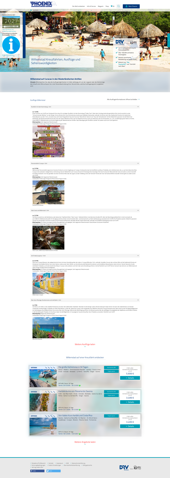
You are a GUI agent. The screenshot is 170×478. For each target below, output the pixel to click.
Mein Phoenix (132, 6)
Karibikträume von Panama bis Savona (75, 391)
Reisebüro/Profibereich (39, 463)
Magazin (100, 6)
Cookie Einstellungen (54, 465)
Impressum (59, 463)
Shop (107, 6)
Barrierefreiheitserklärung (72, 465)
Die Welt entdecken (78, 6)
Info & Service (91, 6)
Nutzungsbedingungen (38, 465)
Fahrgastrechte (87, 465)
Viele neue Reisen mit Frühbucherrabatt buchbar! (9, 30)
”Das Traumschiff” (123, 63)
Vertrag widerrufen (37, 467)
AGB (67, 463)
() (113, 6)
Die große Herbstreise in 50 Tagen (73, 367)
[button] (37, 471)
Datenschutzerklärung (78, 463)
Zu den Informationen (8, 55)
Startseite (35, 10)
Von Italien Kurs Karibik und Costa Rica (75, 415)
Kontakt (51, 463)
